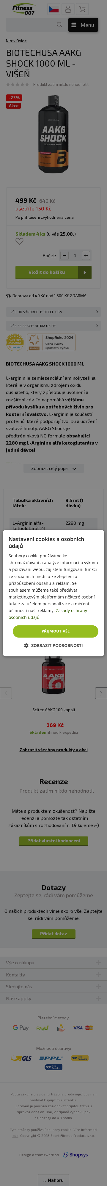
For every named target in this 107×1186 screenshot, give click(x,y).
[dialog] (53, 593)
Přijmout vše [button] (56, 631)
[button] (53, 645)
